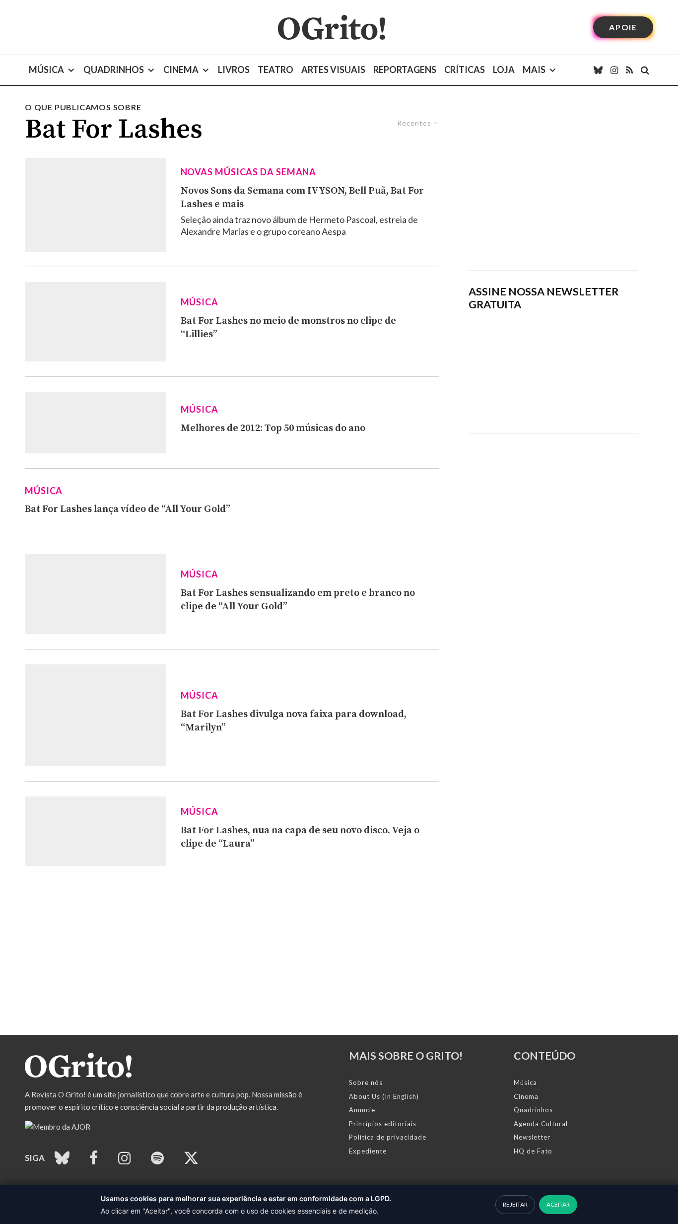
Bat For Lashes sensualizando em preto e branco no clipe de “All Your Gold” (298, 600)
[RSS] (629, 70)
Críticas (464, 69)
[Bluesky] (598, 70)
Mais (534, 69)
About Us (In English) (384, 1096)
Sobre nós (366, 1082)
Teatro (275, 69)
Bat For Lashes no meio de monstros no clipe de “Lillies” (288, 328)
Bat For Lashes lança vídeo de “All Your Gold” (127, 509)
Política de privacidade (387, 1137)
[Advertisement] (553, 185)
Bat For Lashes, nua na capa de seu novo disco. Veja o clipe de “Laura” (300, 837)
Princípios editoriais (382, 1124)
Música (46, 69)
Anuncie (362, 1110)
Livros (234, 69)
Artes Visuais (333, 69)
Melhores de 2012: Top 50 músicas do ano (273, 428)
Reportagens (404, 69)
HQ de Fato (533, 1151)
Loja (504, 69)
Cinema (181, 69)
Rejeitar (515, 1204)
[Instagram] (614, 70)
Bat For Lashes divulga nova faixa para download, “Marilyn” (294, 721)
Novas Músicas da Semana (249, 171)
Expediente (368, 1151)
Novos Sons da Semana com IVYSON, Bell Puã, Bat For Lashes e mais (302, 198)
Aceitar (558, 1204)
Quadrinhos (113, 69)
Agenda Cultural (541, 1124)
